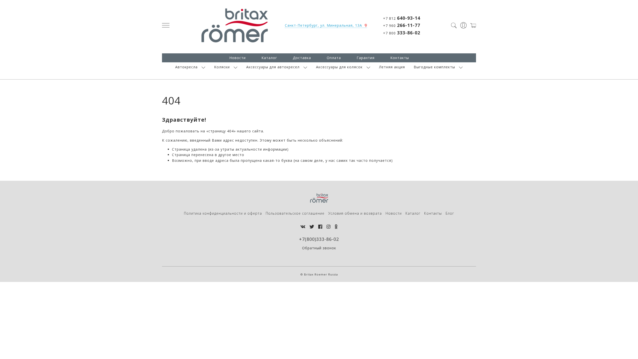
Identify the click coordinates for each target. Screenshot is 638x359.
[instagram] (328, 227)
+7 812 (401, 18)
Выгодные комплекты (434, 67)
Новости (237, 57)
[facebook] (320, 227)
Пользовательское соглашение (295, 213)
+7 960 (401, 25)
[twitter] (312, 227)
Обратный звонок (319, 248)
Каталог (269, 57)
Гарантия (366, 57)
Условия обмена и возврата (355, 213)
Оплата (334, 57)
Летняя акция (392, 67)
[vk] (303, 227)
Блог (450, 213)
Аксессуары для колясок (339, 67)
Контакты (399, 57)
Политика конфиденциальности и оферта (223, 213)
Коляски (222, 67)
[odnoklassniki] (336, 227)
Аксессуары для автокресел (273, 67)
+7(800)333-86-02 (319, 239)
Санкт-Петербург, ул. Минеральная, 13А (323, 25)
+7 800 (401, 33)
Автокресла (186, 67)
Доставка (302, 57)
